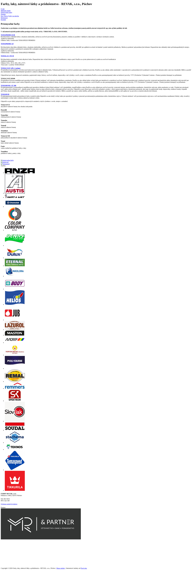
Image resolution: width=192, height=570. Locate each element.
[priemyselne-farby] (7, 160)
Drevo (6, 16)
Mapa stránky (60, 568)
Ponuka (3, 14)
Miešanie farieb (5, 10)
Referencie (4, 18)
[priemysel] (4, 162)
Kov (2, 16)
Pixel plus (84, 568)
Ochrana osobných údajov (9, 504)
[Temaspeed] (5, 164)
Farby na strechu (13, 16)
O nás (2, 9)
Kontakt (3, 19)
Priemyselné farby (6, 12)
